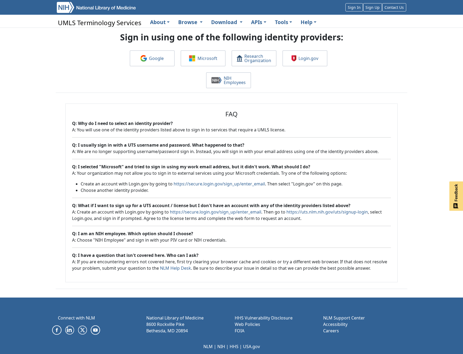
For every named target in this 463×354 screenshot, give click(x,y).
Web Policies (247, 324)
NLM (208, 346)
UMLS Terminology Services (99, 22)
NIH (221, 346)
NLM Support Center (344, 318)
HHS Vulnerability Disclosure (264, 318)
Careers (331, 331)
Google (156, 58)
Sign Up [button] (372, 7)
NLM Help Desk (175, 268)
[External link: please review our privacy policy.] (56, 330)
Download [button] (224, 22)
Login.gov (308, 58)
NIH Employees (235, 80)
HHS (234, 346)
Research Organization (257, 58)
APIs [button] (256, 22)
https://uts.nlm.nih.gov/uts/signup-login (327, 212)
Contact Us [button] (394, 7)
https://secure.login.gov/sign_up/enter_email (219, 184)
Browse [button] (188, 22)
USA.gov (251, 346)
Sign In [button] (354, 7)
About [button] (158, 22)
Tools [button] (281, 22)
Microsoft (207, 58)
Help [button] (306, 22)
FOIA (239, 331)
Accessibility (335, 324)
